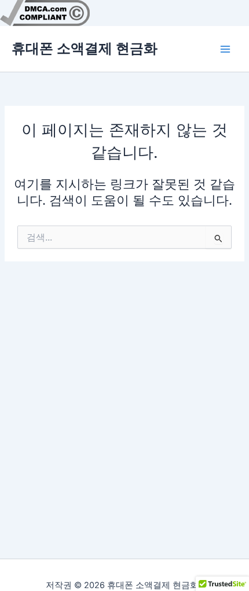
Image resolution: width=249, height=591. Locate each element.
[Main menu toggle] (225, 49)
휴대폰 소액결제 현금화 (85, 48)
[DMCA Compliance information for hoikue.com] (45, 12)
